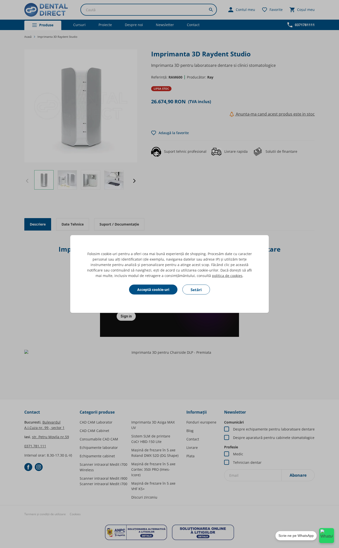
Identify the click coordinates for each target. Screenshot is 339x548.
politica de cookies (227, 275)
